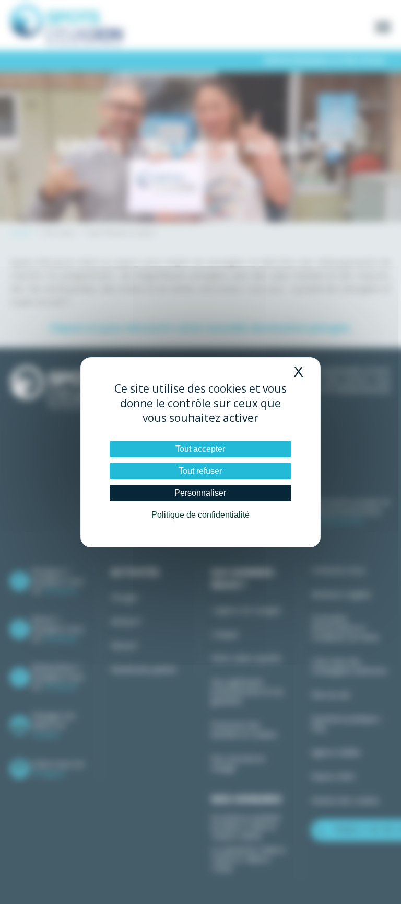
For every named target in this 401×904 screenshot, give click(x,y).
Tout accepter (200, 448)
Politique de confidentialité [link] (200, 514)
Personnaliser (200, 492)
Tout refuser (200, 470)
